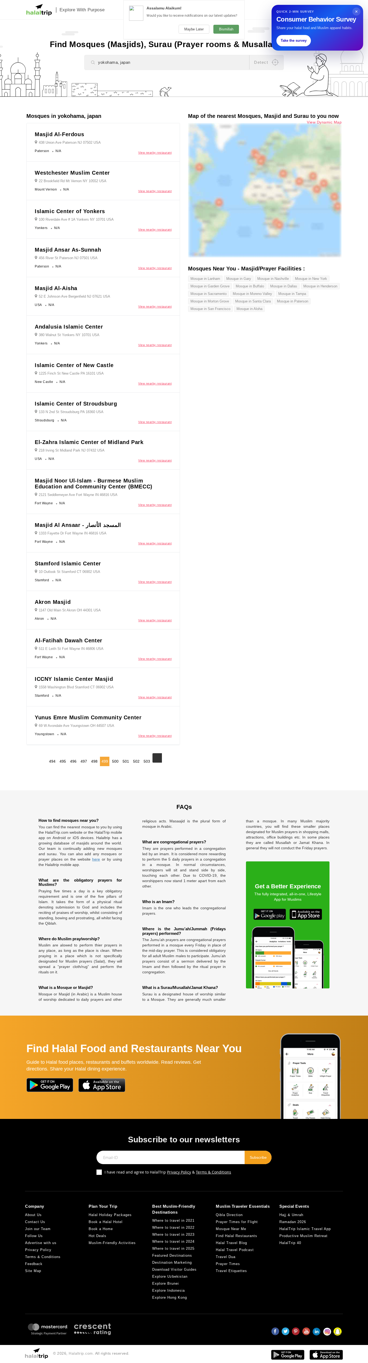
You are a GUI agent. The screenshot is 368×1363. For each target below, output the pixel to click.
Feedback (34, 1264)
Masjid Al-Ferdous (59, 134)
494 (52, 761)
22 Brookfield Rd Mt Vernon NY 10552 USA (72, 181)
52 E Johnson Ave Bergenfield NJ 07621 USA (74, 296)
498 (94, 761)
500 (115, 761)
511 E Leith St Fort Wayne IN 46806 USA (71, 649)
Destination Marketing (172, 1262)
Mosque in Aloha (249, 309)
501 (126, 761)
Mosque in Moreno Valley (252, 294)
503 (147, 761)
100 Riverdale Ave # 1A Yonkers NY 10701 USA (76, 219)
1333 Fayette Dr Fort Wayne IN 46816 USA (72, 533)
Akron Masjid (53, 602)
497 (84, 761)
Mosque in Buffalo (250, 286)
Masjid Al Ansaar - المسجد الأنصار (78, 525)
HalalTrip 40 (290, 1243)
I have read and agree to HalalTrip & (168, 1172)
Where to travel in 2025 (173, 1248)
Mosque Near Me (231, 1229)
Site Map (33, 1271)
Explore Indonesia (168, 1290)
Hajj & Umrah (291, 1215)
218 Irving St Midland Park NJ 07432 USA (72, 450)
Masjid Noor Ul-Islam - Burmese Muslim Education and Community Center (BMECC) (93, 483)
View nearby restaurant (155, 152)
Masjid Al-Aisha (56, 288)
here (96, 859)
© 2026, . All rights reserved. (91, 1353)
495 (63, 761)
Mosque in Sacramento (208, 294)
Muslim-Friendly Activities (112, 1243)
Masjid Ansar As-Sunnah (68, 250)
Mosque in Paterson (292, 301)
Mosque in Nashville (273, 279)
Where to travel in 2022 (173, 1227)
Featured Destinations (172, 1255)
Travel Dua (225, 1257)
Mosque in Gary (238, 279)
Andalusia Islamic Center (69, 327)
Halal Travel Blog (231, 1243)
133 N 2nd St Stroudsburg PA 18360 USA (71, 412)
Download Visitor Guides (174, 1269)
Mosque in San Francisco (210, 309)
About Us (33, 1215)
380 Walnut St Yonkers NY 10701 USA (69, 335)
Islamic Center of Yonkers (70, 211)
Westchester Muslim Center (72, 173)
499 (105, 761)
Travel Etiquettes (231, 1271)
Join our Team (38, 1229)
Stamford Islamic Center (68, 563)
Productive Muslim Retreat (303, 1236)
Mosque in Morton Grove (209, 301)
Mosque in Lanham (205, 279)
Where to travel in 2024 (173, 1241)
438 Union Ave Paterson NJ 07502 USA (70, 142)
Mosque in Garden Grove (210, 286)
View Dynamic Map (324, 122)
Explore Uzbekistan (170, 1276)
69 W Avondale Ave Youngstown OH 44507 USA (76, 726)
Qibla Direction (229, 1215)
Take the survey (294, 40)
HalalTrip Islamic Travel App (305, 1229)
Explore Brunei (165, 1283)
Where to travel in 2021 (173, 1220)
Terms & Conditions (213, 1172)
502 (136, 761)
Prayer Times (228, 1264)
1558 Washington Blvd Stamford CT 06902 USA (76, 687)
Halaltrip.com (81, 1353)
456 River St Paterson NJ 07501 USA (68, 258)
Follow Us (34, 1236)
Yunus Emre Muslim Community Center (88, 717)
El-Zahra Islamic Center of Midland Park (89, 442)
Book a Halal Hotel (106, 1222)
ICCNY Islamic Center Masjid (74, 679)
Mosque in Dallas (283, 286)
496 (73, 761)
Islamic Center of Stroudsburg (76, 404)
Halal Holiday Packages (110, 1215)
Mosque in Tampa (292, 294)
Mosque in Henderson (320, 286)
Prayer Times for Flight (237, 1222)
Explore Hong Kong (169, 1297)
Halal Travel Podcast (235, 1250)
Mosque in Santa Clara (253, 301)
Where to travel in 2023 (173, 1234)
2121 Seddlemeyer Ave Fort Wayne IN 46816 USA (78, 495)
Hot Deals (97, 1236)
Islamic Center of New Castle (74, 365)
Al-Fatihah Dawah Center (68, 640)
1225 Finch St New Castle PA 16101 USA (71, 373)
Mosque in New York (311, 279)
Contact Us (35, 1222)
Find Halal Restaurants (236, 1236)
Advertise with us (41, 1243)
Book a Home (101, 1229)
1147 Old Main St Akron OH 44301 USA (70, 610)
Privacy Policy (179, 1172)
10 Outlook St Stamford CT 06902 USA (69, 572)
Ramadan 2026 (292, 1222)
